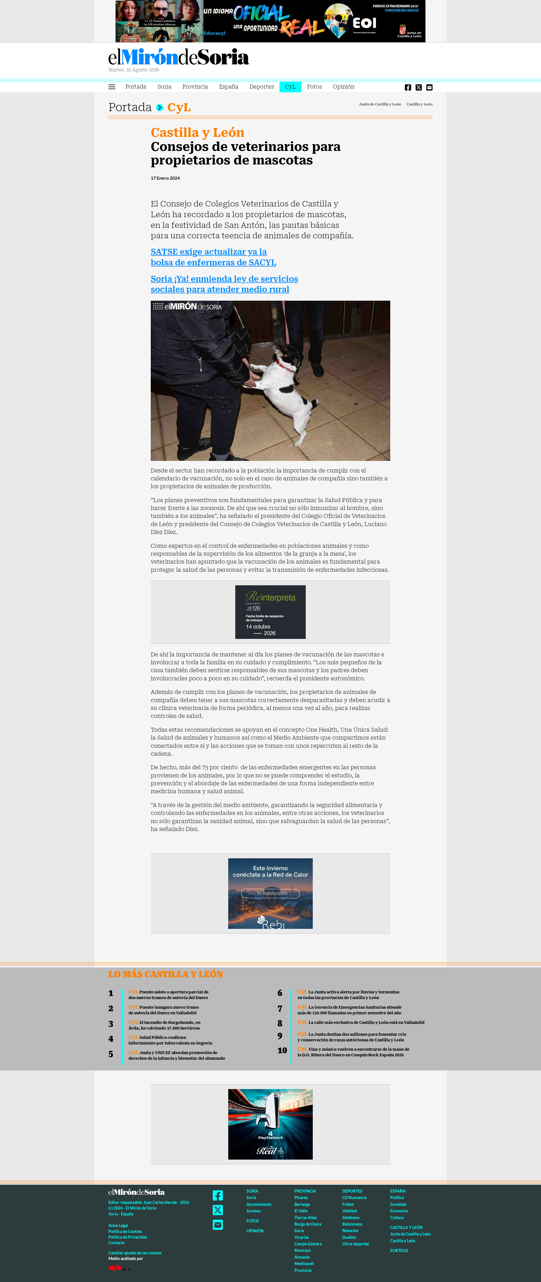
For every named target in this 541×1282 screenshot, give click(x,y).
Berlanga (302, 1204)
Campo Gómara (308, 1243)
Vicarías (301, 1237)
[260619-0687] (270, 611)
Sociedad (398, 1204)
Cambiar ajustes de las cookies (134, 1252)
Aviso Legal (118, 1225)
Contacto (116, 1242)
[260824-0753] (270, 20)
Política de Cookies (125, 1231)
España (228, 86)
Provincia (195, 86)
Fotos (314, 86)
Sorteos (399, 1250)
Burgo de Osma (307, 1224)
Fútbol (348, 1204)
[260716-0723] (270, 1123)
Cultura (396, 1217)
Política (397, 1197)
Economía (399, 1210)
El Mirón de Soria (178, 57)
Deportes (262, 86)
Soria (164, 86)
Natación (350, 1230)
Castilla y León (420, 104)
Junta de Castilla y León (380, 104)
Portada (135, 86)
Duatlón (349, 1237)
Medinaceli (304, 1263)
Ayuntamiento (259, 1204)
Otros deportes (355, 1243)
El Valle (300, 1210)
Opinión (343, 86)
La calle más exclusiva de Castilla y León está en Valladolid (361, 1022)
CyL (290, 86)
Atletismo (351, 1217)
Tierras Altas (305, 1217)
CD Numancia (354, 1197)
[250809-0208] (270, 893)
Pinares (301, 1197)
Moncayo (302, 1250)
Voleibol (349, 1210)
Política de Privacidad (127, 1237)
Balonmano (352, 1224)
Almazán (302, 1257)
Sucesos (254, 1210)
